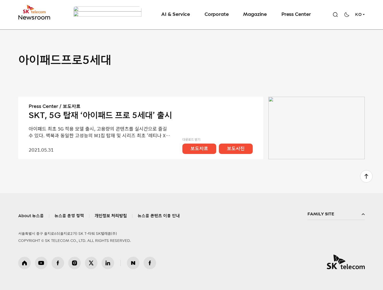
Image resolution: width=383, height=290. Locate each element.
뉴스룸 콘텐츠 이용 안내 (159, 216)
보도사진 (236, 148)
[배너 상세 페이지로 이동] (107, 14)
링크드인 (108, 263)
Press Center (296, 14)
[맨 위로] (366, 176)
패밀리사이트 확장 (336, 214)
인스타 (74, 263)
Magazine (255, 14)
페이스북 (58, 263)
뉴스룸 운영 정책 (69, 216)
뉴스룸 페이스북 (150, 263)
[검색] (335, 14)
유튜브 (41, 263)
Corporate (216, 14)
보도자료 (199, 148)
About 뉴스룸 (31, 216)
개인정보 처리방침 (111, 216)
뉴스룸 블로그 (133, 263)
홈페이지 (24, 263)
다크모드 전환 (347, 14)
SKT (34, 12)
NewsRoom (34, 17)
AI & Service (175, 14)
